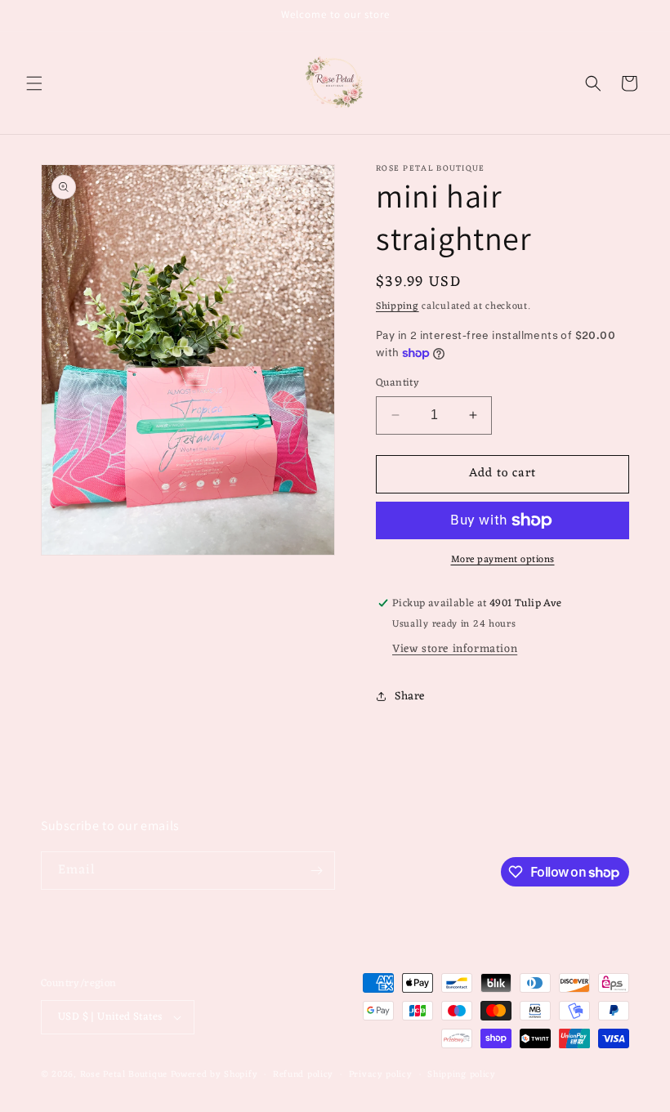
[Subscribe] (316, 870)
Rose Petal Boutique (124, 1074)
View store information (454, 649)
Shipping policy (461, 1075)
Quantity (397, 383)
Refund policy (303, 1075)
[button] (34, 83)
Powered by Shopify (214, 1074)
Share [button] (410, 696)
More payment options (503, 559)
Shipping (397, 306)
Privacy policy (381, 1075)
